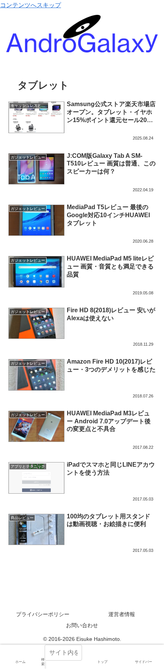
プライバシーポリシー (42, 614)
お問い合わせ (82, 625)
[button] (45, 665)
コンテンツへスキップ (30, 5)
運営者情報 (121, 614)
